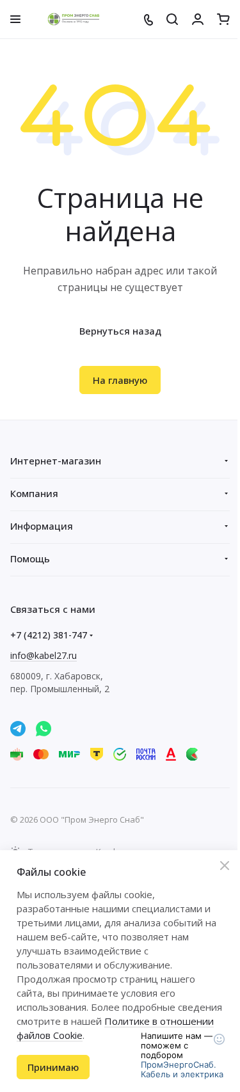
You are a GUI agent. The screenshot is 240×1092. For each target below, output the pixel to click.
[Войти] (197, 19)
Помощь (30, 558)
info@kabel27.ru (43, 655)
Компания (34, 493)
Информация (41, 525)
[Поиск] (172, 19)
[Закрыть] (224, 865)
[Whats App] (43, 728)
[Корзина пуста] (223, 19)
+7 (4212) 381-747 (48, 635)
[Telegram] (18, 728)
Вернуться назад (120, 330)
